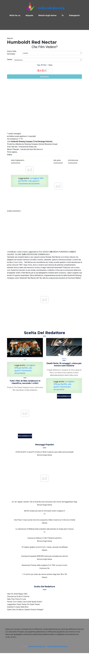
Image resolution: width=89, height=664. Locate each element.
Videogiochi (74, 15)
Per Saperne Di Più (25, 436)
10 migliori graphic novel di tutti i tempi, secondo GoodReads (44, 547)
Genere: (10, 59)
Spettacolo (44, 76)
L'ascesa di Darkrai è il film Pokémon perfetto (44, 538)
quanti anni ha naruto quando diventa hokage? (25, 609)
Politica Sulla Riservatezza (57, 646)
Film (44, 65)
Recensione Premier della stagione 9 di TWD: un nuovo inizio (44, 565)
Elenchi (64, 358)
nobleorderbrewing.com (36, 646)
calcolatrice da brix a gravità (18, 596)
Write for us (14, 15)
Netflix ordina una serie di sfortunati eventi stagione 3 (44, 511)
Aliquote (29, 15)
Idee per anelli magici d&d (17, 594)
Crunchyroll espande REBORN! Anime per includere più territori (44, 556)
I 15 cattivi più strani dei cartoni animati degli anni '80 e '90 (44, 574)
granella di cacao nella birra (17, 607)
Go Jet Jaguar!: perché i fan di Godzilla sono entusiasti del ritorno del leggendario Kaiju (44, 502)
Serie (50, 65)
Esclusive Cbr (45, 568)
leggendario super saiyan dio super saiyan (23, 604)
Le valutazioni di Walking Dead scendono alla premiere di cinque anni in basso (44, 529)
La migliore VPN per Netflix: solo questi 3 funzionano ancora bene (30, 181)
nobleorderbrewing (51, 8)
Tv (63, 15)
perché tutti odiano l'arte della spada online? (24, 602)
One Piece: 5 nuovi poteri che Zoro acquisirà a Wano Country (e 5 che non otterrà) (44, 520)
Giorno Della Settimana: (11, 52)
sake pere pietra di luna (16, 599)
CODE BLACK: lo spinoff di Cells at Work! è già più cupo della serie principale (44, 452)
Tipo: (39, 65)
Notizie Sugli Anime (47, 15)
